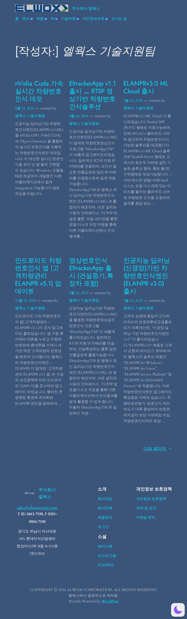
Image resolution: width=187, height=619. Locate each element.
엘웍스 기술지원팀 (30, 115)
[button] (178, 610)
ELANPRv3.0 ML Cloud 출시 (145, 87)
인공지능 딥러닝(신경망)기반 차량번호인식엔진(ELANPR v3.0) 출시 (146, 276)
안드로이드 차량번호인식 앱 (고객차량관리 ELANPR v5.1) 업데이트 (38, 276)
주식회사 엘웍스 (86, 8)
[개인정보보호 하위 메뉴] (106, 19)
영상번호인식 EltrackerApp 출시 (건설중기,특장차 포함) (91, 272)
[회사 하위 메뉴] (32, 19)
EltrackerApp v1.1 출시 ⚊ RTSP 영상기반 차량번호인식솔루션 (92, 95)
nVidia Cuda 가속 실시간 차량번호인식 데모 (39, 91)
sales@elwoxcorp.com (37, 508)
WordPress (109, 601)
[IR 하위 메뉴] (56, 19)
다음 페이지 (157, 449)
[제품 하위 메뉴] (46, 19)
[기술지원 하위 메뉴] (78, 19)
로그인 (103, 526)
